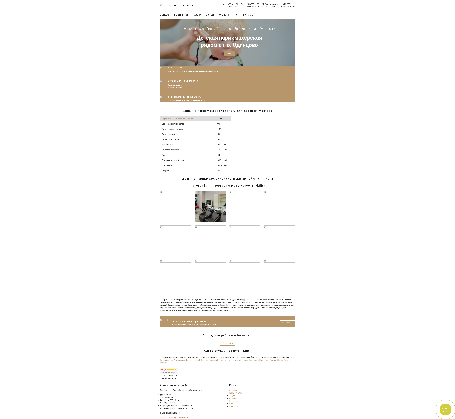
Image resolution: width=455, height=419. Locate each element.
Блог (236, 15)
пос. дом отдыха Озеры (235, 360)
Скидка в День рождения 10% (183, 81)
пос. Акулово (175, 360)
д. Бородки (252, 360)
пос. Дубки (199, 360)
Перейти (229, 343)
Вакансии (224, 15)
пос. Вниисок (188, 360)
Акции (197, 15)
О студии (165, 15)
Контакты (248, 15)
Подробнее (287, 323)
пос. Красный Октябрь (215, 360)
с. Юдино (262, 360)
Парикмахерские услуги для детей (177, 119)
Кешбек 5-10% (175, 68)
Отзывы (210, 15)
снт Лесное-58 (272, 360)
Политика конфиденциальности (174, 417)
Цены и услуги (182, 15)
